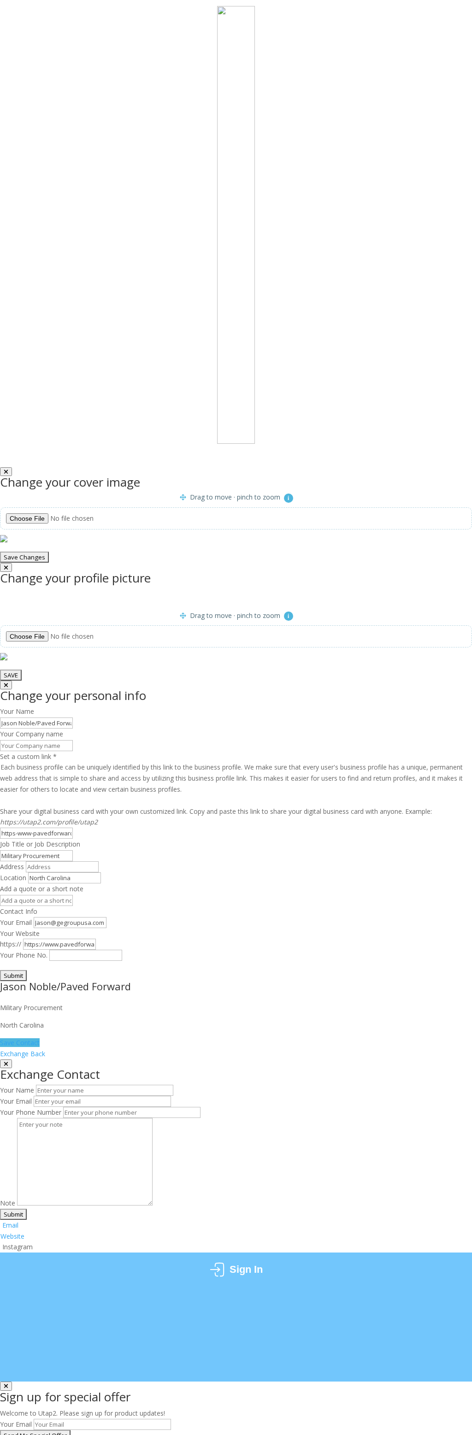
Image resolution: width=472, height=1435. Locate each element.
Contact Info (18, 911)
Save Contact (20, 1042)
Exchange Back (23, 1053)
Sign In (246, 1269)
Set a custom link (231, 773)
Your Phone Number (30, 1112)
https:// (10, 944)
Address (12, 866)
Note (7, 1203)
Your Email (16, 922)
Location (13, 877)
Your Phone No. (23, 955)
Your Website (20, 933)
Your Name (17, 1090)
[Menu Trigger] (442, 23)
